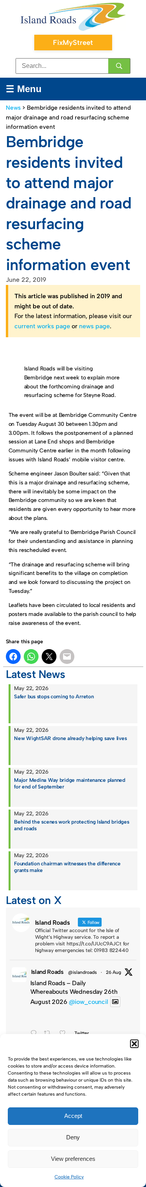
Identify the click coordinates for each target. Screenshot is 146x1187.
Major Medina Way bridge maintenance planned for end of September (69, 783)
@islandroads (82, 972)
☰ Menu (24, 89)
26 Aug (113, 972)
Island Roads (47, 971)
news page (94, 326)
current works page (42, 326)
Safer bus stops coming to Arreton (53, 696)
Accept (73, 1115)
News (13, 107)
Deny (73, 1137)
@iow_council (88, 1001)
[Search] (119, 66)
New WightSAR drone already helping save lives (70, 738)
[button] (134, 1044)
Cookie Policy (69, 1177)
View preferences (73, 1158)
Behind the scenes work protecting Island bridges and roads (71, 825)
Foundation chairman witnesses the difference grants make (67, 866)
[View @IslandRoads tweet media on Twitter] (115, 1002)
